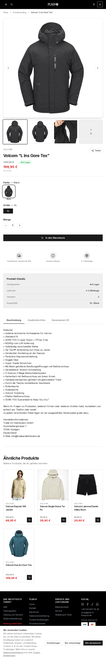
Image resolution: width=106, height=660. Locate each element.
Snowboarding (19, 12)
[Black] (9, 191)
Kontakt (32, 608)
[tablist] (53, 320)
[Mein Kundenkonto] (94, 4)
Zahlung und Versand (13, 615)
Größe (10, 205)
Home (32, 604)
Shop (5, 12)
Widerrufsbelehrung (12, 618)
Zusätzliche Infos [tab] (36, 320)
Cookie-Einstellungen (39, 620)
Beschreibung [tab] (14, 320)
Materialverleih (62, 607)
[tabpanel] (53, 383)
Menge (7, 219)
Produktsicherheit (37, 623)
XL (8, 211)
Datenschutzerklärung (13, 652)
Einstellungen (53, 643)
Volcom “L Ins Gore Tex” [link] (42, 12)
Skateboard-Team (63, 615)
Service (58, 611)
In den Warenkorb (55, 237)
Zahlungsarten (9, 611)
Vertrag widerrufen (12, 623)
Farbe (11, 182)
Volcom (7, 149)
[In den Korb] (29, 519)
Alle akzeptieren (93, 643)
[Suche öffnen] (11, 4)
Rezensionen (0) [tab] (60, 320)
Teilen (98, 150)
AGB (5, 607)
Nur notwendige (72, 643)
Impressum (34, 612)
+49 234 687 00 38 (90, 609)
